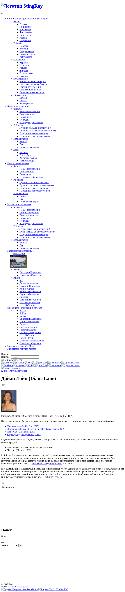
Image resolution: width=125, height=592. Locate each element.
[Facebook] (7, 362)
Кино (4, 371)
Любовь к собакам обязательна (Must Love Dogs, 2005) (35, 429)
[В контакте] (54, 362)
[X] (34, 362)
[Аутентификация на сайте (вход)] (11, 368)
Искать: (5, 536)
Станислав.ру (21, 587)
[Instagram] (19, 362)
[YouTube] (41, 362)
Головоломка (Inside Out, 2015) (23, 426)
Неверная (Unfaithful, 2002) (21, 431)
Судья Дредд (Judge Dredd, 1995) (24, 434)
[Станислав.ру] (22, 6)
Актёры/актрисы (18, 371)
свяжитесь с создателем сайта (47, 463)
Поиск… (5, 357)
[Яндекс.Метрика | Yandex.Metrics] (19, 589)
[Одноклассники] (70, 362)
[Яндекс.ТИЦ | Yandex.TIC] (53, 589)
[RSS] (28, 362)
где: (3, 542)
